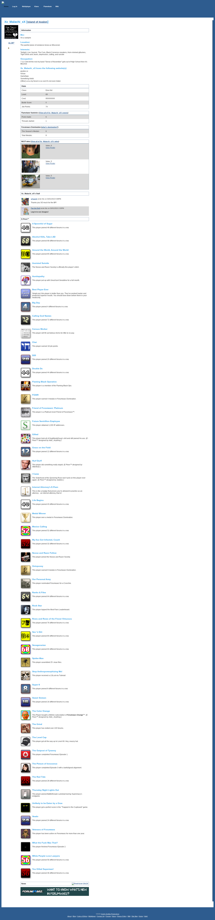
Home (141, 916)
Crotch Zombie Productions (110, 914)
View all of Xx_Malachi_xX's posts (53, 113)
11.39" (11, 43)
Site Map (135, 916)
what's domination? (50, 127)
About (69, 916)
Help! (146, 916)
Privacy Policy (121, 916)
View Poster (50, 148)
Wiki (129, 916)
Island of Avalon (37, 21)
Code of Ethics (82, 916)
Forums (108, 916)
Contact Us (100, 916)
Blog (74, 916)
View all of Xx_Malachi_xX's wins (45, 142)
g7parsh (34, 199)
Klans (114, 916)
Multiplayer (92, 916)
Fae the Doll (35, 208)
